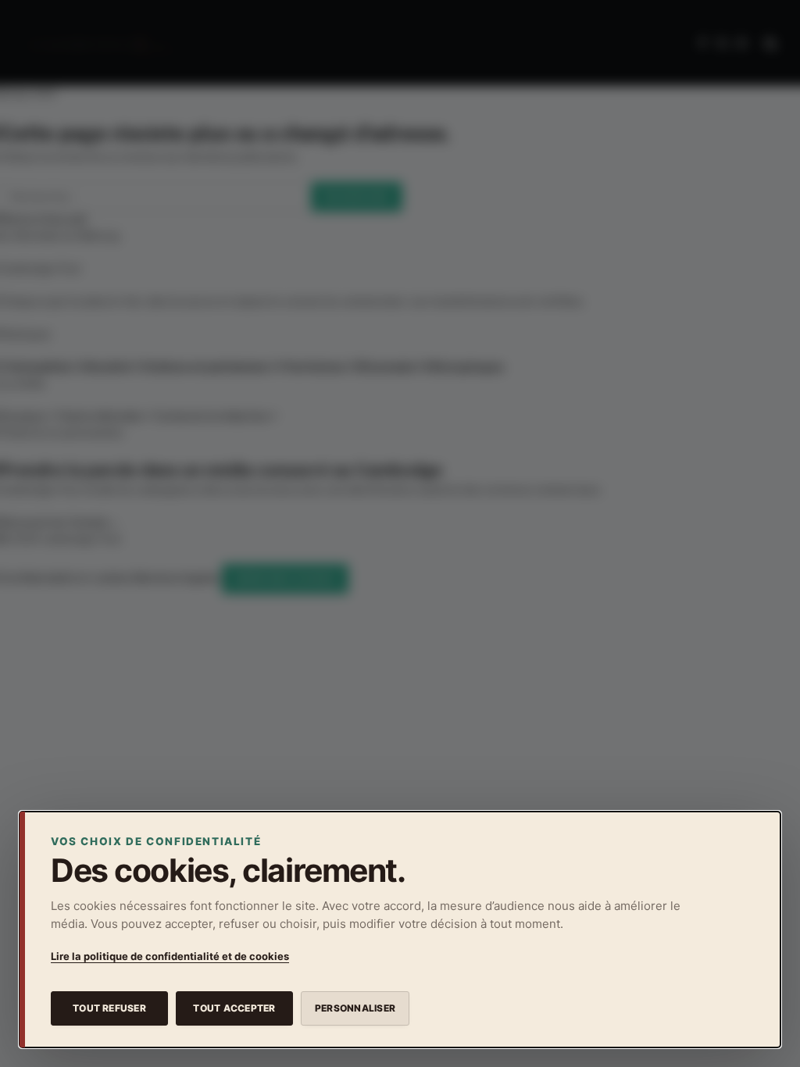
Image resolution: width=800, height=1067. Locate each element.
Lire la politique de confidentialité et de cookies (170, 956)
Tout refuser (109, 1008)
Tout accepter (234, 1008)
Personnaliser (355, 1008)
